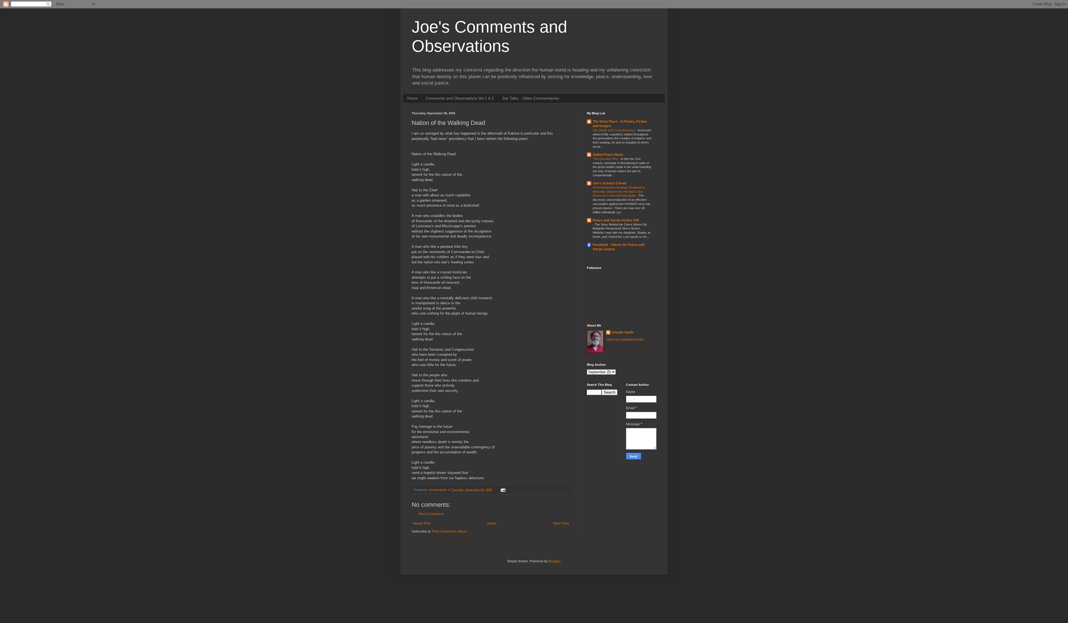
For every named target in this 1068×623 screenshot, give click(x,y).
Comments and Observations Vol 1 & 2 (460, 98)
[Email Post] (502, 489)
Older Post (561, 523)
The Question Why (606, 158)
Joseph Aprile (623, 332)
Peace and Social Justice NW (616, 220)
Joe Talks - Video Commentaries (530, 98)
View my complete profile (625, 340)
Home (412, 98)
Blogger (554, 561)
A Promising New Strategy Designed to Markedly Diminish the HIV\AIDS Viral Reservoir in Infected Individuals (619, 191)
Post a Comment (431, 514)
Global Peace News (608, 155)
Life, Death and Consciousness (614, 130)
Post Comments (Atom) (449, 531)
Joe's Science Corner (610, 183)
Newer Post (422, 523)
